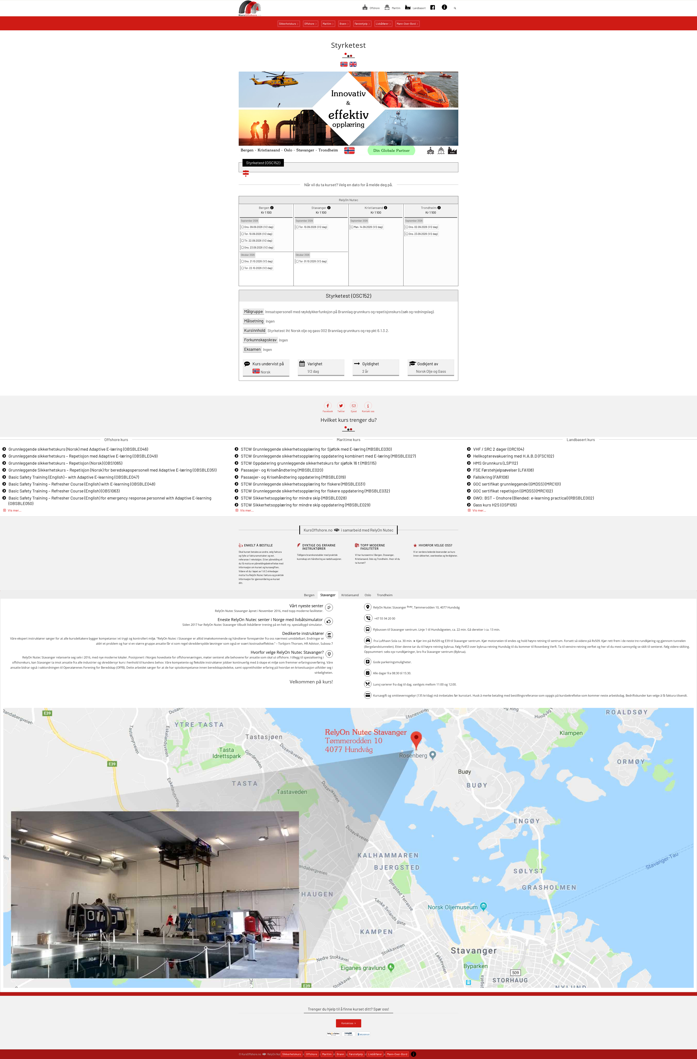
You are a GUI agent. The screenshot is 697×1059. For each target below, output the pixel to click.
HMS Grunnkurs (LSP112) (495, 463)
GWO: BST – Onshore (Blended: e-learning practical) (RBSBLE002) (533, 497)
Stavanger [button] (327, 595)
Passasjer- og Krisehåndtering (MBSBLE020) (282, 469)
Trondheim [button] (385, 595)
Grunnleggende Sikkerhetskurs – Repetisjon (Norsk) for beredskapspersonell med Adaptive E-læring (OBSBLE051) (112, 469)
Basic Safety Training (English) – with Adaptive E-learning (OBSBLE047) (74, 477)
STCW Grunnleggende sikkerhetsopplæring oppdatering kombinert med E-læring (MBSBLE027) (328, 455)
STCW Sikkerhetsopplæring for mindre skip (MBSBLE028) (293, 497)
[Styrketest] (344, 65)
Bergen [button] (309, 595)
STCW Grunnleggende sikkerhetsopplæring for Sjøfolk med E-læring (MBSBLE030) (316, 449)
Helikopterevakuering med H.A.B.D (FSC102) (513, 455)
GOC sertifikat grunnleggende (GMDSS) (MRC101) (517, 483)
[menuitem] (371, 8)
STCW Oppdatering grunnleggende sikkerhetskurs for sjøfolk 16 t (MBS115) (308, 463)
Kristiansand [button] (350, 595)
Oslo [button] (368, 595)
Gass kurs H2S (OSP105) (494, 504)
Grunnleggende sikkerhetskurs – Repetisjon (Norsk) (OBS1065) (65, 463)
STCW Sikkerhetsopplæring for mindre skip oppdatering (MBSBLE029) (305, 504)
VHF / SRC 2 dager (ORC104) (498, 449)
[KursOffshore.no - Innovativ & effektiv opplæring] (256, 8)
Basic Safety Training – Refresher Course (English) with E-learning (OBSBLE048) (82, 483)
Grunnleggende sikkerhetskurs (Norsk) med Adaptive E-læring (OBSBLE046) (78, 449)
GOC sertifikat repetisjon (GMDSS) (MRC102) (513, 490)
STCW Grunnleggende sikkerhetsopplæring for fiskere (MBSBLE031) (303, 483)
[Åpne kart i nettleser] (348, 848)
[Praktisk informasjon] (413, 1054)
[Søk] (455, 8)
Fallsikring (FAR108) (490, 477)
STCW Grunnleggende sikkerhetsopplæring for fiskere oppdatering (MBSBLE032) (315, 490)
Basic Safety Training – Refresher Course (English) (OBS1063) (64, 490)
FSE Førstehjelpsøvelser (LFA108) (503, 469)
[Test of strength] (353, 65)
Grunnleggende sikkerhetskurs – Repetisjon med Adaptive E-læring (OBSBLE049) (83, 455)
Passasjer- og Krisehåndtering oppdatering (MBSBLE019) (293, 477)
